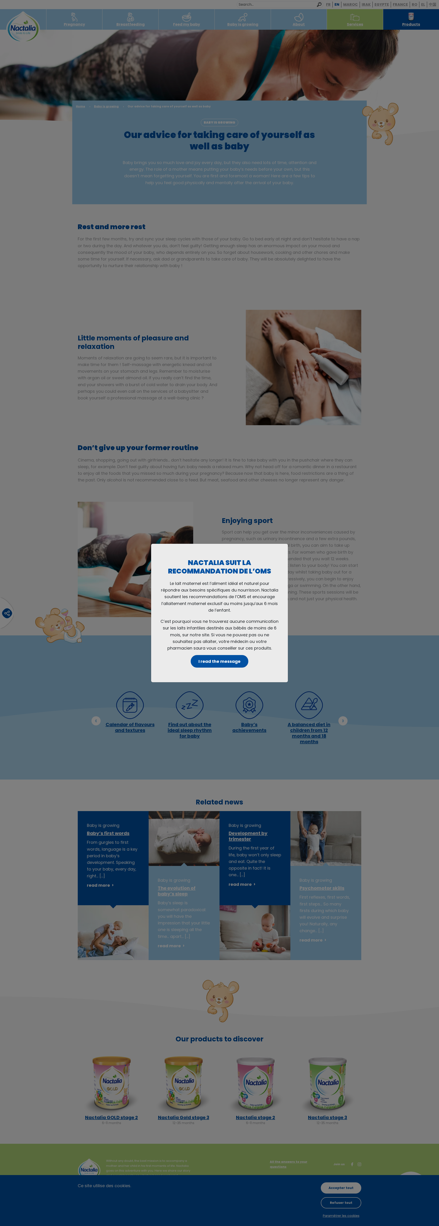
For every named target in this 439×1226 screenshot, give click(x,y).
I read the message (219, 661)
